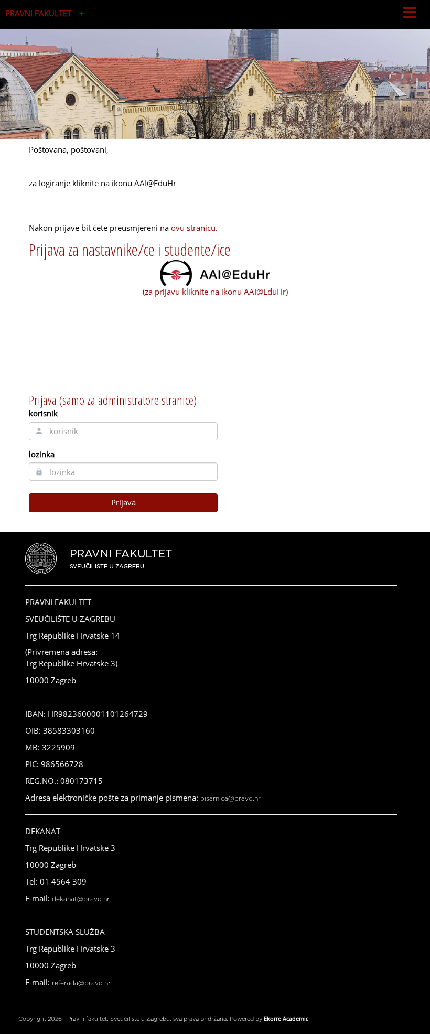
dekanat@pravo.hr (81, 899)
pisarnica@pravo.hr (230, 798)
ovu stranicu (193, 227)
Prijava (123, 502)
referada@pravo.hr (81, 983)
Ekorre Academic (286, 1018)
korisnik (43, 413)
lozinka (42, 454)
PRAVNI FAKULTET (38, 13)
